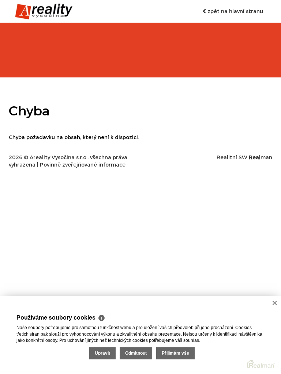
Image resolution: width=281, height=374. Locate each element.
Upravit (102, 353)
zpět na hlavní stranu (234, 11)
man (260, 157)
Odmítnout (136, 353)
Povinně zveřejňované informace (82, 164)
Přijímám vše (175, 353)
